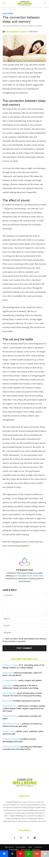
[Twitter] (34, 837)
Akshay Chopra (9, 731)
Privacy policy (13, 849)
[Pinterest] (27, 837)
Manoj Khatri (17, 576)
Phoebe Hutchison (10, 716)
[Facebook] (14, 837)
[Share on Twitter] (12, 853)
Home (5, 9)
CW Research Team (15, 32)
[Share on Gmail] (37, 853)
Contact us (38, 847)
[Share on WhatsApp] (28, 853)
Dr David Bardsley (10, 680)
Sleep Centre (8, 13)
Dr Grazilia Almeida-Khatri (34, 576)
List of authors (21, 847)
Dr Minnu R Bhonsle (11, 747)
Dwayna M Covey (10, 706)
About (30, 847)
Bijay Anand (7, 701)
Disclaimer (36, 849)
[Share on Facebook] (4, 853)
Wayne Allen (8, 673)
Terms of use (25, 849)
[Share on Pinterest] (20, 853)
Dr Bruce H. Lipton (10, 665)
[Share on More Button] (45, 853)
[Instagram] (21, 837)
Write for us (9, 847)
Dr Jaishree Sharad (10, 739)
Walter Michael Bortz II (12, 724)
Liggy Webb (7, 685)
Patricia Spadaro (9, 693)
